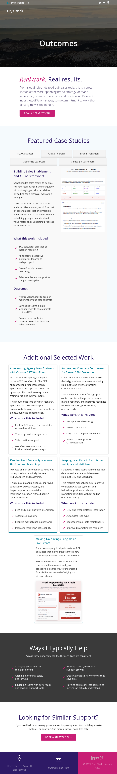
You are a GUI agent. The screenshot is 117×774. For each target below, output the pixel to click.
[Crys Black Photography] (108, 2)
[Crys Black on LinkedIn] (100, 2)
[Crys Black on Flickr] (104, 2)
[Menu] (58, 23)
